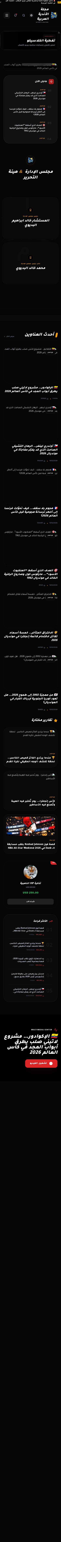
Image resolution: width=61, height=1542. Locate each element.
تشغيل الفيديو (38, 1063)
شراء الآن (30, 902)
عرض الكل (10, 336)
